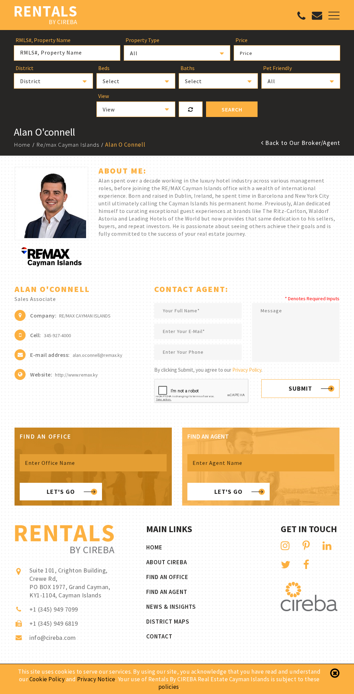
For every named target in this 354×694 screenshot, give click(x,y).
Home (22, 144)
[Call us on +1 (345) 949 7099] (301, 17)
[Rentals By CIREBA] (46, 16)
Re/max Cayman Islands (67, 144)
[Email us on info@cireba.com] (317, 17)
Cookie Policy (47, 679)
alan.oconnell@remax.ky (97, 355)
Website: (41, 374)
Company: (43, 315)
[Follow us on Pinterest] (306, 545)
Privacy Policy (246, 369)
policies (168, 687)
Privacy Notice (96, 679)
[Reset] (191, 109)
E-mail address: (50, 355)
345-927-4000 (57, 335)
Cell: (35, 335)
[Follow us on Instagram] (285, 545)
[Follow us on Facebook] (306, 564)
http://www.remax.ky (76, 375)
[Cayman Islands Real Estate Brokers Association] (309, 609)
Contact (159, 636)
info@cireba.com (52, 638)
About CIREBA (166, 562)
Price (246, 53)
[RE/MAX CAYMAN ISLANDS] (51, 264)
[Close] (334, 673)
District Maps (167, 621)
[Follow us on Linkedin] (327, 545)
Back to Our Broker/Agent (301, 143)
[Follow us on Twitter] (286, 564)
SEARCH (232, 109)
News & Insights (171, 606)
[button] (177, 53)
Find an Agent (166, 592)
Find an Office (167, 577)
